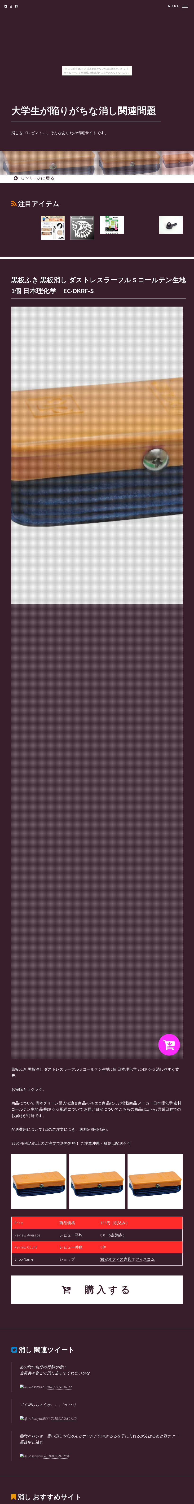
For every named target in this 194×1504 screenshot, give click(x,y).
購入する (102, 1290)
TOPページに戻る (36, 178)
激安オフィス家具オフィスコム (127, 1259)
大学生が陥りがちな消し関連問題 (83, 111)
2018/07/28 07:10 (63, 1418)
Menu (174, 6)
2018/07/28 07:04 (56, 1456)
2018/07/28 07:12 (59, 1387)
